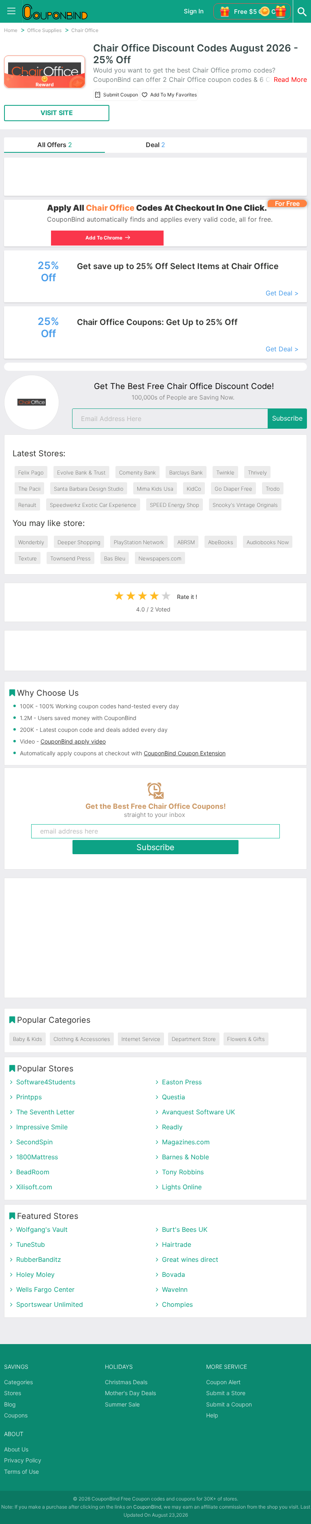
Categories (18, 1382)
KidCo (194, 488)
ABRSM (186, 542)
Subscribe (287, 418)
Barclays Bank (186, 472)
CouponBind (147, 1507)
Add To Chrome (98, 238)
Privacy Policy (22, 1460)
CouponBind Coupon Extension (185, 753)
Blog (10, 1404)
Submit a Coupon (229, 1404)
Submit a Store (225, 1392)
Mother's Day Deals (130, 1392)
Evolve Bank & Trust (81, 472)
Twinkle (225, 472)
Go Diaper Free (233, 488)
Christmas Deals (126, 1382)
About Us (16, 1449)
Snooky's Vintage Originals (245, 505)
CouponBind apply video (73, 741)
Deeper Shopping (79, 542)
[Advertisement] (155, 176)
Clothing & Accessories (81, 1039)
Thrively (257, 472)
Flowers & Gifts (246, 1039)
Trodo (273, 488)
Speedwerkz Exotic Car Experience (93, 505)
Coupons (16, 1415)
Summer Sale (122, 1404)
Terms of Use (21, 1471)
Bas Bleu (114, 558)
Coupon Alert (223, 1382)
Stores (12, 1392)
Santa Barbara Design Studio (89, 488)
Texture (27, 558)
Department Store (194, 1039)
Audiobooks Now (268, 542)
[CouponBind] (60, 11)
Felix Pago (31, 472)
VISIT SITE (56, 113)
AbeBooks (220, 542)
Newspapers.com (159, 558)
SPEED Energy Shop (174, 505)
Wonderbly (31, 542)
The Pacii (29, 488)
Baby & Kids (27, 1039)
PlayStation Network (139, 542)
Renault (27, 505)
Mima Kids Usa (155, 488)
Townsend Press (70, 558)
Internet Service (140, 1039)
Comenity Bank (137, 472)
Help (212, 1415)
